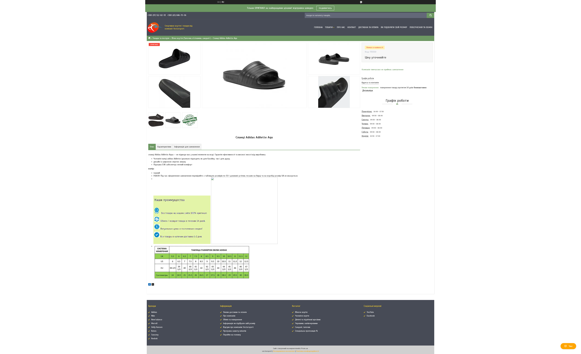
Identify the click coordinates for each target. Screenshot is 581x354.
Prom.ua (304, 348)
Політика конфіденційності (307, 351)
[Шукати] (430, 15)
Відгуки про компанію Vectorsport (238, 327)
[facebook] (149, 285)
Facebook (371, 316)
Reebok (154, 338)
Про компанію (229, 316)
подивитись (325, 8)
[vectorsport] (155, 27)
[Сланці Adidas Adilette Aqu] (372, 154)
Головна (318, 27)
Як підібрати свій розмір (394, 27)
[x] (153, 285)
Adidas (154, 312)
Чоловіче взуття (302, 316)
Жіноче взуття (301, 312)
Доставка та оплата (368, 27)
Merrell (154, 323)
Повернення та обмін (421, 27)
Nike (153, 316)
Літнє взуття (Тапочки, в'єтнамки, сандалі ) (191, 38)
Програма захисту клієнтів (234, 331)
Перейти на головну (232, 335)
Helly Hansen (156, 327)
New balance (156, 319)
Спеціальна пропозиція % (306, 331)
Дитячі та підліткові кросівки (307, 319)
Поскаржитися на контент (284, 351)
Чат (571, 346)
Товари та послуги (161, 38)
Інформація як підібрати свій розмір (239, 323)
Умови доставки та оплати (235, 312)
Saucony (154, 335)
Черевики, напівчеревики (306, 323)
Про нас (341, 27)
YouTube (370, 312)
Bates (153, 331)
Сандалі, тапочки (302, 327)
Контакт (351, 27)
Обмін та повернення (232, 319)
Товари (329, 27)
